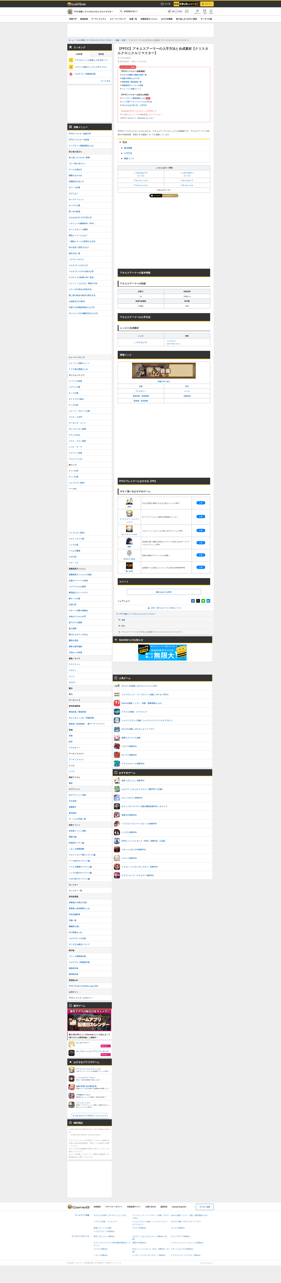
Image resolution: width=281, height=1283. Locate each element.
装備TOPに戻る (164, 381)
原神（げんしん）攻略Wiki (104, 1236)
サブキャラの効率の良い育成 (81, 277)
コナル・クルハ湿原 (77, 440)
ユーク (71, 676)
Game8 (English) (179, 1207)
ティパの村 (73, 470)
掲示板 (101, 54)
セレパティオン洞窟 (77, 428)
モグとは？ (73, 193)
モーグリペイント (76, 199)
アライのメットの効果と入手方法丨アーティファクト (93, 60)
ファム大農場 (74, 550)
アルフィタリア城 (76, 538)
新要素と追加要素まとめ (79, 908)
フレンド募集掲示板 (77, 956)
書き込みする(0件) (164, 592)
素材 (71, 783)
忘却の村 (72, 604)
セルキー (72, 682)
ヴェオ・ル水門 (75, 416)
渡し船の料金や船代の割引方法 (82, 295)
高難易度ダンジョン (149, 19)
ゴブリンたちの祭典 (77, 586)
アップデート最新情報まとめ (133, 98)
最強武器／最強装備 (77, 711)
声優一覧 (72, 920)
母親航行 (72, 806)
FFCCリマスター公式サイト (81, 997)
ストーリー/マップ (118, 19)
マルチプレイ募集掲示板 (85, 73)
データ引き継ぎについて (79, 944)
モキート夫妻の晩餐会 (78, 610)
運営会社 (163, 1207)
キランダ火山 (74, 434)
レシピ (187, 391)
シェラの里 (73, 544)
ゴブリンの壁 (74, 386)
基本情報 (128, 147)
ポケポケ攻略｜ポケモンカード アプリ (186, 1221)
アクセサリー (141, 391)
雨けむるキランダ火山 (78, 634)
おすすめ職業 (167, 19)
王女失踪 (72, 800)
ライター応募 (204, 1207)
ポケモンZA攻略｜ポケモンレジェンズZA (110, 1215)
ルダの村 (72, 556)
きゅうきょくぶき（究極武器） (82, 717)
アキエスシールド (141, 180)
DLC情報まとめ (75, 932)
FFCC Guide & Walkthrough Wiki (83, 986)
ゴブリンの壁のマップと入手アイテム (91, 66)
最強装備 (84, 19)
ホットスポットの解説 (78, 229)
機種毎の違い (74, 926)
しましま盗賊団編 (76, 848)
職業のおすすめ (75, 175)
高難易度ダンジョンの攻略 (132, 85)
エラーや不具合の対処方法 (80, 289)
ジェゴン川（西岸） (77, 532)
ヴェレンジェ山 (75, 458)
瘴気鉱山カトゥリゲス (78, 592)
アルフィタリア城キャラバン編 (82, 854)
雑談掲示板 (73, 968)
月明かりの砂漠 (75, 652)
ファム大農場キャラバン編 (80, 866)
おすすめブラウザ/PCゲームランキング (90, 1115)
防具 (187, 386)
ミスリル (170, 340)
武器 (141, 386)
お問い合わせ (150, 1207)
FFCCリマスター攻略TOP (80, 133)
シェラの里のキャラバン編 (80, 872)
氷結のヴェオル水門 (77, 616)
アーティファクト (98, 19)
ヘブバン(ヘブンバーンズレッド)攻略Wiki (187, 1242)
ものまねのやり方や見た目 (80, 217)
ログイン (209, 3)
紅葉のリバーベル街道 (78, 580)
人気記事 (78, 54)
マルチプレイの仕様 (77, 938)
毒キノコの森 (74, 598)
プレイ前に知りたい (77, 163)
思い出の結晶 (74, 211)
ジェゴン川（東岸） (77, 482)
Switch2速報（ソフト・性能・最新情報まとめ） (190, 1215)
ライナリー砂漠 (75, 452)
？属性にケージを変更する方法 (82, 241)
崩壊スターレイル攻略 (102, 1228)
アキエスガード (187, 180)
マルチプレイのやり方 (78, 265)
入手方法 (128, 153)
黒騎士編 (72, 836)
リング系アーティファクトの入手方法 (137, 101)
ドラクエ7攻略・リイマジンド (106, 1221)
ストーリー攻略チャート (131, 88)
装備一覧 (133, 19)
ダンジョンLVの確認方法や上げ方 (83, 313)
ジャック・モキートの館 (79, 410)
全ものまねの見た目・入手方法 (134, 105)
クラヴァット (74, 664)
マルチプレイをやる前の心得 (81, 271)
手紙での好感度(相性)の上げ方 (82, 307)
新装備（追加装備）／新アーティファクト (87, 723)
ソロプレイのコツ (76, 259)
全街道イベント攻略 (77, 830)
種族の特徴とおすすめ (131, 78)
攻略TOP (73, 19)
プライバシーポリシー (114, 1207)
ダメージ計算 (74, 187)
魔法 (71, 694)
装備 (123, 619)
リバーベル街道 (75, 380)
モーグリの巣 (206, 19)
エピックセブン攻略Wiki (180, 1236)
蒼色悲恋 (72, 812)
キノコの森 (73, 392)
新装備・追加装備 (141, 400)
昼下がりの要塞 (75, 622)
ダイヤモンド (172, 343)
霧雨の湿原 (73, 640)
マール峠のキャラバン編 (79, 860)
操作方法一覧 (74, 253)
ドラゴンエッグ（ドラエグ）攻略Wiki (186, 1255)
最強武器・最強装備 (141, 396)
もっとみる (105, 80)
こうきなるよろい (141, 342)
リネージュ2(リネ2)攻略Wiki (182, 1249)
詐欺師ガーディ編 (76, 842)
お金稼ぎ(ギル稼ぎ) (77, 301)
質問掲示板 (73, 974)
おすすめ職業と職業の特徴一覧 (134, 74)
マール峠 (72, 488)
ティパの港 (73, 476)
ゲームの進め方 (75, 169)
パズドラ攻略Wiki (139, 1228)
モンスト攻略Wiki (178, 1228)
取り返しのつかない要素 (186, 19)
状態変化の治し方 (76, 181)
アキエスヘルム (187, 185)
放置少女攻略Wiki (139, 1242)
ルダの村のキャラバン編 (79, 878)
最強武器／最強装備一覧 (131, 81)
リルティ (72, 670)
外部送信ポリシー (134, 1207)
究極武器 (187, 396)
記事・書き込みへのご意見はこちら (166, 607)
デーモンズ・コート (77, 422)
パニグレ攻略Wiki (101, 1249)
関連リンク (129, 158)
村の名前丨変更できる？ (79, 247)
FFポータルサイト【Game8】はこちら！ (138, 118)
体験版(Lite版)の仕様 (78, 902)
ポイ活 (167, 3)
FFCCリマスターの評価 (79, 139)
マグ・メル (73, 562)
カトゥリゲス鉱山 (76, 398)
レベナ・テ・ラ (75, 446)
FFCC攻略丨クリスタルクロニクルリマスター (137, 613)
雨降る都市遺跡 (75, 646)
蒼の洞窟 (72, 628)
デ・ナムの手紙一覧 (77, 818)
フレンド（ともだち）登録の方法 (83, 283)
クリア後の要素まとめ (78, 369)
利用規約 (97, 1207)
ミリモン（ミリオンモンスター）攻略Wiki (148, 1255)
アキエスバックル (141, 185)
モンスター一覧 (75, 890)
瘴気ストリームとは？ (78, 235)
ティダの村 (73, 404)
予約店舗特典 (74, 914)
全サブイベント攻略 (77, 794)
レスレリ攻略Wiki (101, 1255)
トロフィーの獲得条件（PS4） (82, 223)
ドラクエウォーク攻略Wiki (104, 1231)
